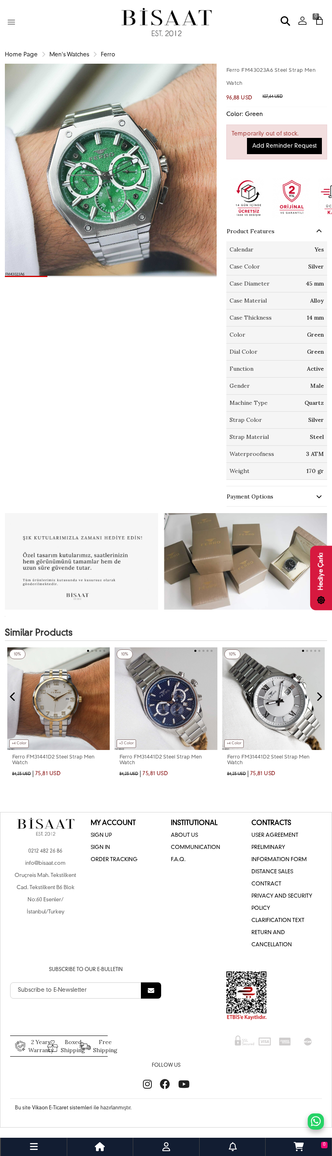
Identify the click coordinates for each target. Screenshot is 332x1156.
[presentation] (13, 697)
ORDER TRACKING (114, 859)
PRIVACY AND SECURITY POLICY (281, 902)
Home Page (21, 55)
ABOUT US (184, 835)
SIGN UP (101, 835)
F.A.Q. (178, 859)
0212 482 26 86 (45, 851)
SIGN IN (100, 847)
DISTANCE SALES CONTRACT (272, 878)
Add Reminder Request (284, 146)
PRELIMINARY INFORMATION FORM (279, 853)
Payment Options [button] (250, 496)
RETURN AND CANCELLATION (271, 939)
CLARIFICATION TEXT (277, 920)
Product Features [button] (251, 231)
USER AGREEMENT (274, 835)
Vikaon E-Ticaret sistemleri (62, 1108)
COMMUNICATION (195, 847)
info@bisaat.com (45, 863)
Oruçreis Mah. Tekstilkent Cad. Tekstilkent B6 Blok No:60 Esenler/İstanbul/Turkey (45, 894)
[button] (26, 276)
